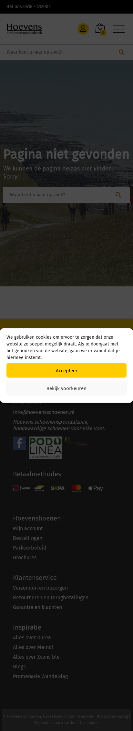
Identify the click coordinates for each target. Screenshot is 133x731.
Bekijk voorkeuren (66, 388)
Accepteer (66, 370)
